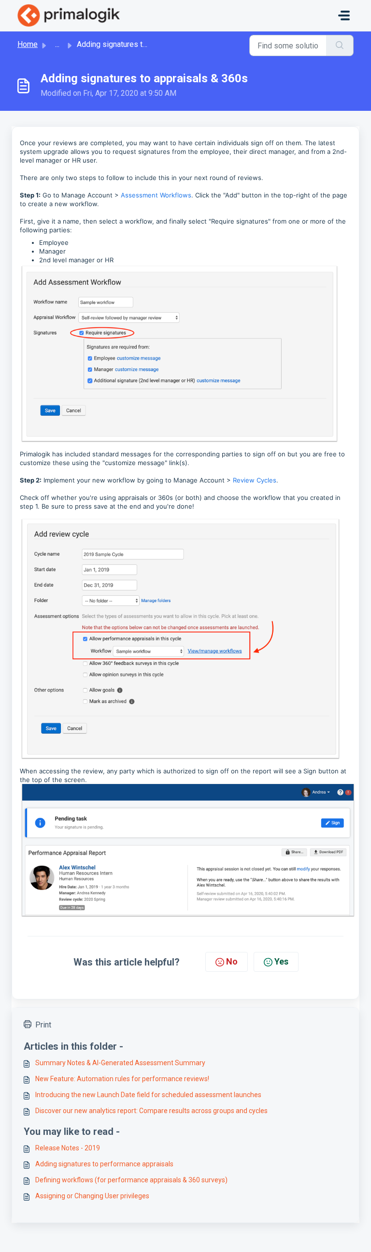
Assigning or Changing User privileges (92, 1196)
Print (43, 1024)
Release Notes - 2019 (67, 1148)
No (232, 961)
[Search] (340, 45)
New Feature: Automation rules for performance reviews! (122, 1079)
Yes (281, 961)
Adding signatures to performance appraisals (104, 1164)
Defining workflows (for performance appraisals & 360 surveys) (131, 1180)
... (57, 44)
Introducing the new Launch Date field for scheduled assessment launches (148, 1095)
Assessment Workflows (156, 195)
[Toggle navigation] (344, 15)
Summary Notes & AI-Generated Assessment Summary (120, 1063)
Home (27, 44)
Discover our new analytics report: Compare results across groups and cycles (151, 1111)
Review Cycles (254, 480)
